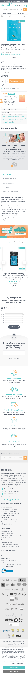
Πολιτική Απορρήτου (18, 641)
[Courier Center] (14, 609)
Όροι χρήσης (7, 641)
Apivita (16, 614)
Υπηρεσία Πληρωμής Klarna (10, 546)
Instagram (4, 500)
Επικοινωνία (5, 517)
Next (24, 262)
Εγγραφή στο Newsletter (9, 519)
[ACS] (21, 609)
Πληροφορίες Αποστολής (9, 509)
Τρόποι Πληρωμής (6, 507)
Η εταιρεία (4, 553)
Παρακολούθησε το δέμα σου (10, 513)
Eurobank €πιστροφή (8, 540)
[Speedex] (21, 604)
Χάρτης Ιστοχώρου (14, 644)
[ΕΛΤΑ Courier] (6, 604)
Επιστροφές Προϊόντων (8, 511)
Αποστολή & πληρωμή (11, 191)
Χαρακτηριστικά (9, 183)
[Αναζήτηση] (25, 9)
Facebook (2, 500)
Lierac (11, 614)
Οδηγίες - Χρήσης (9, 179)
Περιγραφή (7, 174)
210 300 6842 (8, 489)
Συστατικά (6, 187)
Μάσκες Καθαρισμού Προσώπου (10, 116)
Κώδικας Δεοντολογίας (16, 643)
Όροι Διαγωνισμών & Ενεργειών (11, 522)
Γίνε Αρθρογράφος (7, 566)
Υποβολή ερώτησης (14, 358)
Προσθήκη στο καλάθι (17, 81)
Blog (2, 562)
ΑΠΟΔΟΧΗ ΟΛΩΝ (14, 667)
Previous (3, 262)
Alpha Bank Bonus (7, 538)
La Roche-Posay (11, 616)
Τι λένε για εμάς (6, 556)
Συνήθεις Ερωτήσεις (7, 515)
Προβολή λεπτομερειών (17, 663)
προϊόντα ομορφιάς (7, 482)
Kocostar (14, 57)
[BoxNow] (7, 609)
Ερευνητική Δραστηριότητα (9, 560)
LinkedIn (18, 500)
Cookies (6, 643)
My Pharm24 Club (7, 531)
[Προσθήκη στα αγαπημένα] (2, 85)
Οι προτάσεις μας (19, 242)
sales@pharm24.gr (10, 493)
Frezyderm (5, 614)
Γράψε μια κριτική (14, 326)
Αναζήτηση (25, 458)
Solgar (21, 614)
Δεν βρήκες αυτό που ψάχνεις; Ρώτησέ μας (14, 347)
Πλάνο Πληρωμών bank (9, 544)
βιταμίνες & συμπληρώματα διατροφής (13, 480)
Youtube (10, 500)
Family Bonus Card (7, 533)
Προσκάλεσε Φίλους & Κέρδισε (11, 535)
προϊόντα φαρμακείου (18, 478)
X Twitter (15, 500)
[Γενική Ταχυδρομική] (13, 604)
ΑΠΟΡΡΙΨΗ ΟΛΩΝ (14, 671)
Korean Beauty (13, 118)
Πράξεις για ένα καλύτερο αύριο (11, 564)
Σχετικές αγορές (8, 242)
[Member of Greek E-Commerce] (9, 620)
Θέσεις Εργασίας (6, 558)
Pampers (23, 616)
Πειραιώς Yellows (6, 542)
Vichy (18, 616)
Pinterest (13, 500)
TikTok (7, 500)
